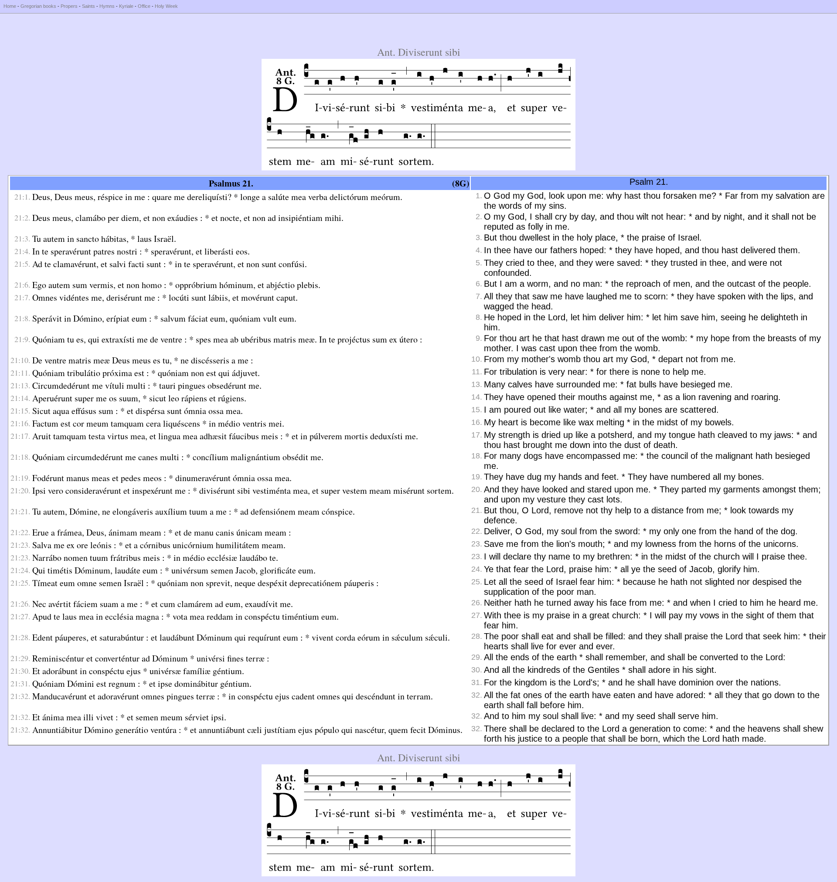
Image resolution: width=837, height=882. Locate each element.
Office (144, 6)
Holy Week (166, 6)
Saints (88, 6)
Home (9, 6)
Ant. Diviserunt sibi (418, 52)
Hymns (107, 6)
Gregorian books (38, 6)
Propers (69, 6)
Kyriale (126, 6)
